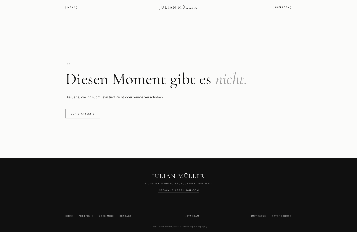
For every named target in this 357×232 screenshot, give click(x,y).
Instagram (191, 216)
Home (69, 216)
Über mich (106, 216)
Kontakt (126, 216)
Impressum (258, 216)
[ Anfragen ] (282, 7)
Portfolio (86, 216)
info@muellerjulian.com (178, 190)
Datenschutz (282, 216)
